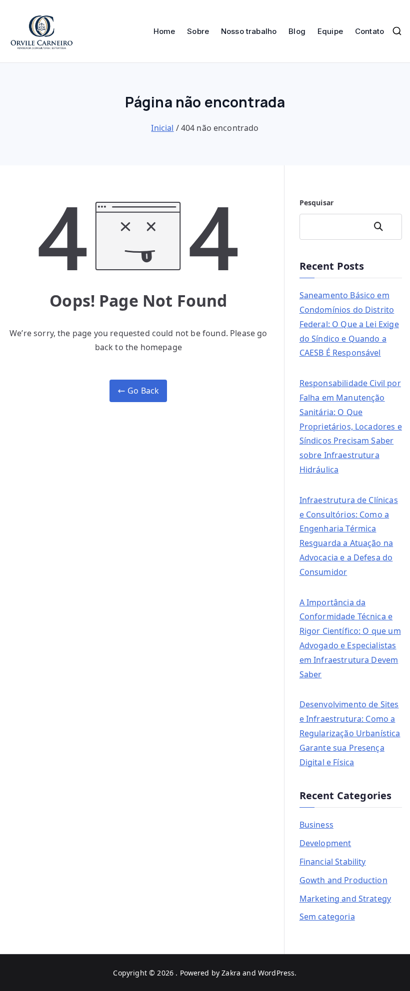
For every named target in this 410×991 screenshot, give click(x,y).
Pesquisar (317, 202)
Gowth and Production (344, 880)
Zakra (231, 973)
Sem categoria (327, 916)
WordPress (276, 973)
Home (165, 31)
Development (326, 843)
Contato (369, 31)
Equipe (330, 31)
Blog (297, 31)
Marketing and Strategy (346, 898)
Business (317, 824)
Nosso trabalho (248, 31)
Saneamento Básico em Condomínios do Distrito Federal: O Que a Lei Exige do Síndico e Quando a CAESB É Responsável (349, 324)
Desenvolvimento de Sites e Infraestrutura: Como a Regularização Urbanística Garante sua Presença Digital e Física (350, 733)
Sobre (198, 31)
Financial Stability (333, 861)
